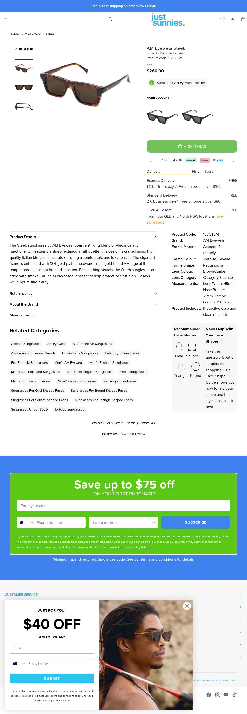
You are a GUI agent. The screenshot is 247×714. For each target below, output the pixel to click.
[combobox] (25, 522)
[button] (123, 433)
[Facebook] (209, 695)
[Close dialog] (187, 606)
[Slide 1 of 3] (24, 68)
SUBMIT (52, 678)
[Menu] (5, 19)
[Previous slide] (150, 160)
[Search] (110, 19)
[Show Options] (153, 522)
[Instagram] (217, 695)
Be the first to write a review (123, 433)
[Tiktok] (234, 695)
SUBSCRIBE (195, 522)
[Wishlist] (222, 18)
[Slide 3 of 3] (24, 107)
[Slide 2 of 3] (24, 87)
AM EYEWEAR (32, 33)
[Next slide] (233, 160)
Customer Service (21, 594)
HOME (14, 33)
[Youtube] (226, 695)
